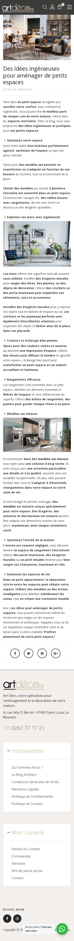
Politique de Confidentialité (32, 796)
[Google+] (55, 653)
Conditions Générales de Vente (35, 782)
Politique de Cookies (27, 803)
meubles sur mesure (52, 459)
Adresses (18, 863)
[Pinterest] (42, 653)
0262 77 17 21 (28, 728)
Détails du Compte (26, 849)
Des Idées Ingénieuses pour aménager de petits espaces (35, 75)
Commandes (21, 856)
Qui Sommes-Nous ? (27, 767)
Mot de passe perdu (27, 870)
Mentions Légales (25, 789)
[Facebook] (15, 653)
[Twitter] (28, 653)
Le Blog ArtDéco (17, 89)
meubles (9, 506)
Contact (17, 878)
